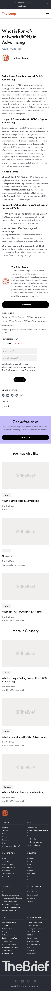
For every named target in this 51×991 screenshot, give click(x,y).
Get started (25, 304)
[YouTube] (35, 981)
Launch (6, 406)
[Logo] (5, 813)
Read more (22, 6)
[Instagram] (28, 981)
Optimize (7, 787)
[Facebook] (16, 981)
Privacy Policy (30, 370)
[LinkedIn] (22, 981)
